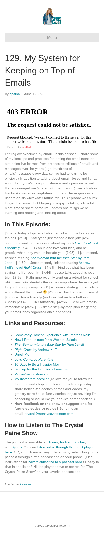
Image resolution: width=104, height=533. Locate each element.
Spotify (17, 447)
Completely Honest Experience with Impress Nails (52, 335)
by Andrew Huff (36, 350)
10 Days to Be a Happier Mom (38, 364)
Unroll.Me (22, 354)
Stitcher (79, 442)
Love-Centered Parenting (34, 359)
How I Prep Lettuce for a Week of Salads (46, 340)
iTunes (52, 442)
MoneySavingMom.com (33, 374)
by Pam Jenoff (49, 344)
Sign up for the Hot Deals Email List (42, 369)
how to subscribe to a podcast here (55, 462)
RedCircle (27, 147)
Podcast (26, 484)
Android (66, 442)
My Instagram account (32, 379)
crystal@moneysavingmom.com (49, 413)
